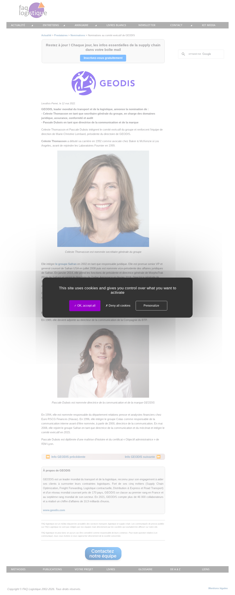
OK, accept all (86, 305)
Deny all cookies (119, 305)
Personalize (151, 305)
